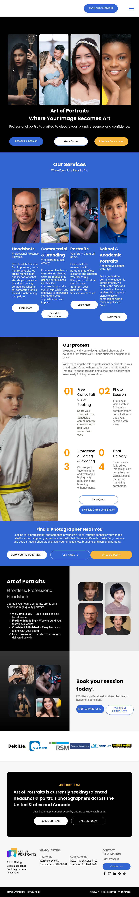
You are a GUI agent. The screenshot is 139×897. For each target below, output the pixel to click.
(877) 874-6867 (111, 859)
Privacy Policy (33, 892)
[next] (125, 69)
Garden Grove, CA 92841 (53, 864)
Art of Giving (14, 862)
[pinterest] (119, 874)
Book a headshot (16, 865)
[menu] (131, 8)
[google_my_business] (124, 874)
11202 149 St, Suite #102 (83, 860)
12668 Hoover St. (49, 860)
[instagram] (109, 874)
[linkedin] (114, 874)
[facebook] (105, 874)
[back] (13, 69)
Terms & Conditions (16, 892)
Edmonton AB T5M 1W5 (83, 864)
